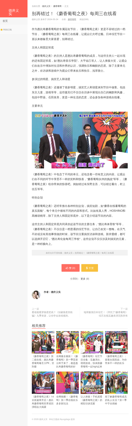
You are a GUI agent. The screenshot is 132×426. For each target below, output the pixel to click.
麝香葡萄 (57, 5)
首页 (5, 21)
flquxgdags (65, 419)
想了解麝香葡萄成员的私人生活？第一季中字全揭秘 (116, 400)
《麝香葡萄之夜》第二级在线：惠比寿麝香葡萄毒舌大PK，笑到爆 (43, 361)
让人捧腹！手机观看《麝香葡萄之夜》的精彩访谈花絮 (91, 400)
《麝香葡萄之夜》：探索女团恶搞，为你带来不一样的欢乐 (116, 359)
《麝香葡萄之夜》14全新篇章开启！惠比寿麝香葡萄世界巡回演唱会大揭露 (43, 401)
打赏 (91, 268)
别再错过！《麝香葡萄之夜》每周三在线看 (74, 13)
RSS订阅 (7, 29)
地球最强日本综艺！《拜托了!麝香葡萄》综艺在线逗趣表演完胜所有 (106, 313)
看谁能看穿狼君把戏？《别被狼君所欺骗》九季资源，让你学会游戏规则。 (52, 313)
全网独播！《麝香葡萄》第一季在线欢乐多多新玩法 (67, 400)
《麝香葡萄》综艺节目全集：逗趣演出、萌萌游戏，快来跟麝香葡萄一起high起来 (91, 361)
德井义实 (14, 12)
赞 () (72, 268)
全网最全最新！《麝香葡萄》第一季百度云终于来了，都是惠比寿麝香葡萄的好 (67, 361)
